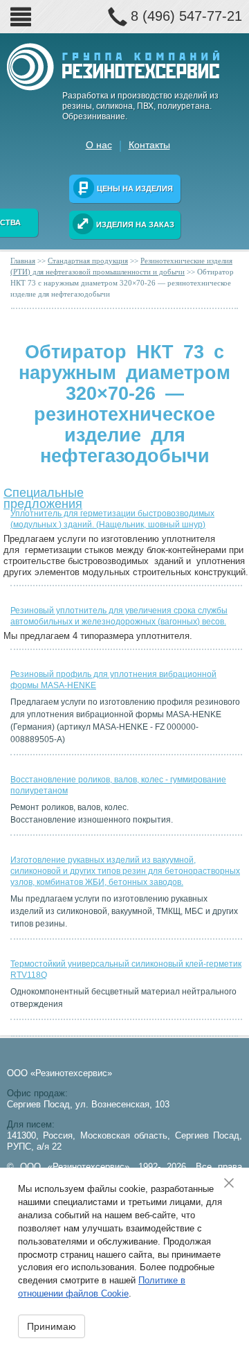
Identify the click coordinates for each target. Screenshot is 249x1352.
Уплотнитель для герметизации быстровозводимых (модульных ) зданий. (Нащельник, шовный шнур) (112, 519)
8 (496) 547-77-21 (186, 16)
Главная (22, 260)
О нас (99, 144)
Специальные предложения (43, 495)
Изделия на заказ (135, 224)
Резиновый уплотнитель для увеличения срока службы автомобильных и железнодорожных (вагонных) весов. (119, 616)
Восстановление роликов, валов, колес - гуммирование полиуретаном (118, 785)
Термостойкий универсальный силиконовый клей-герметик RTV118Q (125, 969)
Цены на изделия (135, 188)
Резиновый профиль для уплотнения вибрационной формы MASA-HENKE (113, 679)
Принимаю (51, 1326)
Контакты (149, 144)
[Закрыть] (233, 1183)
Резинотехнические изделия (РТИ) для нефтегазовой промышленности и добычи (121, 266)
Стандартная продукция (88, 260)
